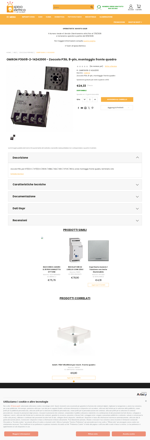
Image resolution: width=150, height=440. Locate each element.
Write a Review (111, 66)
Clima (48, 17)
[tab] (75, 158)
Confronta (73, 336)
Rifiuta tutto (93, 434)
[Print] (85, 108)
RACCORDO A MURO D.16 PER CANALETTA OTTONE (52, 269)
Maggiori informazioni (21, 434)
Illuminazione (106, 17)
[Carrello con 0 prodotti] (139, 6)
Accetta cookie (129, 434)
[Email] (82, 108)
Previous (144, 433)
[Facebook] (78, 108)
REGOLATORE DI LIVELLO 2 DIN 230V (75, 268)
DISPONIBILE (81, 90)
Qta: (78, 99)
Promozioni (119, 22)
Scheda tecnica (17, 174)
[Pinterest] (92, 108)
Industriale (90, 17)
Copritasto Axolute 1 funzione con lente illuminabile (98, 269)
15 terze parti (15, 406)
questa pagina (89, 41)
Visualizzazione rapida (52, 250)
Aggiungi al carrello (98, 285)
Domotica (59, 17)
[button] (146, 401)
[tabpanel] (74, 342)
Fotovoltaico (75, 17)
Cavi (40, 17)
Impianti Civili (28, 17)
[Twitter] (89, 108)
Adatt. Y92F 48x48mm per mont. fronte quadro (73, 365)
